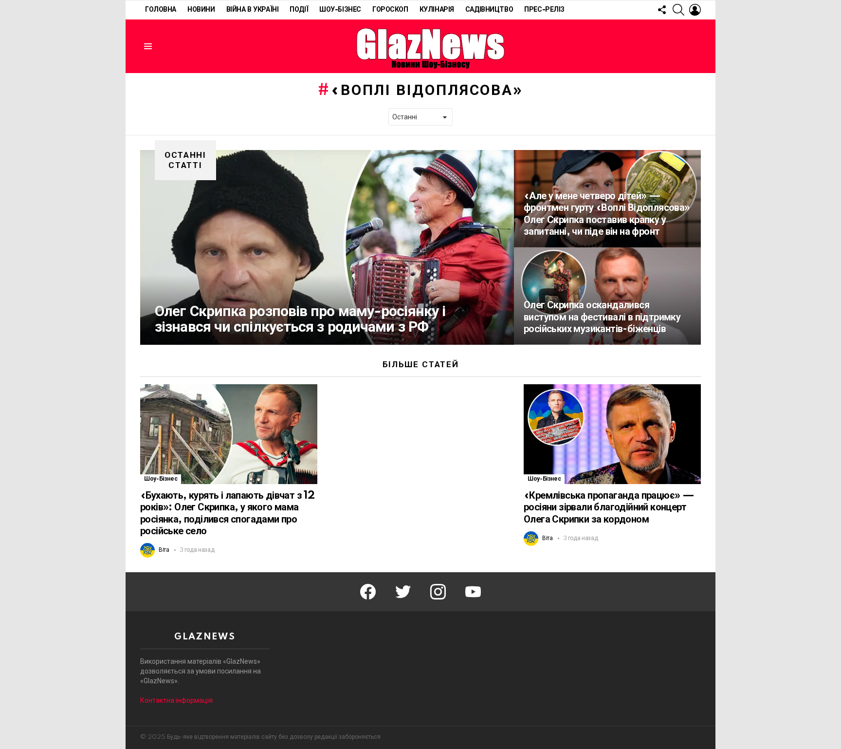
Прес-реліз (544, 10)
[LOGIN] (695, 9)
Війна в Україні (252, 10)
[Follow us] (662, 9)
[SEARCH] (678, 9)
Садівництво (489, 10)
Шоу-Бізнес (340, 10)
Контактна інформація (176, 700)
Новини (201, 10)
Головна (160, 10)
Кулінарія (437, 10)
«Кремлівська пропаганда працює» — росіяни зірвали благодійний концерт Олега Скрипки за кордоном (609, 507)
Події (299, 10)
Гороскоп (390, 10)
